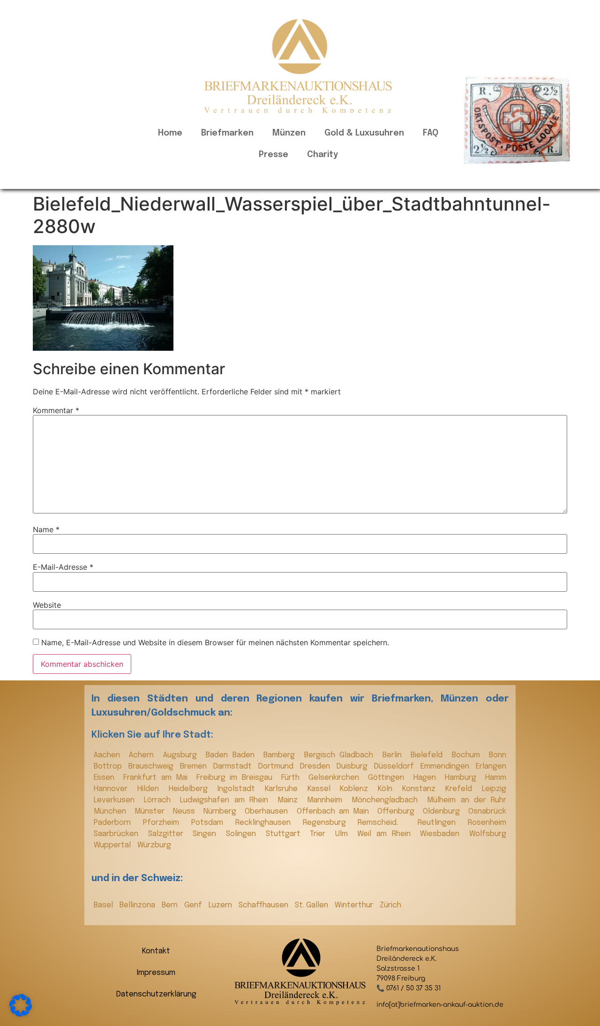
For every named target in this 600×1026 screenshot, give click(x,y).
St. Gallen (312, 905)
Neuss (186, 811)
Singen (207, 834)
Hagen (426, 778)
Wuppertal (113, 845)
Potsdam (211, 823)
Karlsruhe (284, 789)
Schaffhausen (264, 905)
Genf (194, 905)
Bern (171, 905)
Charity (322, 155)
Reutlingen (440, 823)
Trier (320, 834)
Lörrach (159, 800)
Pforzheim (165, 823)
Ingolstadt (239, 789)
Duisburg (353, 766)
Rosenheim (487, 823)
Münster (151, 811)
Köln (388, 789)
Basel (104, 905)
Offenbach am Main (335, 811)
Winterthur (355, 905)
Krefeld (461, 789)
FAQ (430, 133)
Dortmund (276, 766)
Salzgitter (168, 834)
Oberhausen (268, 811)
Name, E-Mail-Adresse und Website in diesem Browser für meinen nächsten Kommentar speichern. (215, 642)
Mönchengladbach (387, 800)
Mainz (290, 800)
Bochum (468, 755)
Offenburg (397, 811)
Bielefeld (429, 755)
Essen (106, 778)
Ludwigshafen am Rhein (226, 800)
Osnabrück (487, 811)
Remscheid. (385, 823)
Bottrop (109, 766)
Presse (273, 155)
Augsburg (182, 755)
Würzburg (154, 845)
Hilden (150, 789)
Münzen (289, 133)
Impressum (156, 973)
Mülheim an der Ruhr (466, 800)
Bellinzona (138, 905)
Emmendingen (445, 766)
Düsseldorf (395, 766)
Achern (143, 755)
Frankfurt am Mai (157, 778)
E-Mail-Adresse (63, 567)
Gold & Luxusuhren (364, 133)
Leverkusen (116, 800)
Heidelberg (191, 789)
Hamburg (462, 778)
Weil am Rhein (386, 834)
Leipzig (494, 789)
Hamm (495, 778)
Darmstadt (233, 766)
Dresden (316, 766)
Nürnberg (221, 811)
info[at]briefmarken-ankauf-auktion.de (439, 1004)
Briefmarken (227, 133)
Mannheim (327, 800)
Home (170, 133)
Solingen (243, 834)
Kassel (322, 789)
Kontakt (156, 951)
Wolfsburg (487, 834)
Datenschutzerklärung (156, 994)
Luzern (221, 905)
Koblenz (356, 789)
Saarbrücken (118, 834)
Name (46, 529)
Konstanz (421, 789)
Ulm (344, 834)
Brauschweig (151, 766)
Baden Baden (232, 755)
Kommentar (56, 410)
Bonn (497, 755)
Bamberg (281, 755)
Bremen (194, 766)
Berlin (394, 755)
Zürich (390, 905)
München (112, 811)
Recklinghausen (266, 823)
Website (47, 605)
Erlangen (491, 766)
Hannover (113, 789)
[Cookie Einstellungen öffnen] (20, 1013)
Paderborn (116, 823)
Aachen (109, 755)
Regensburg (328, 823)
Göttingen (388, 778)
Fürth (292, 778)
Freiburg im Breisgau (236, 778)
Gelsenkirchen (335, 778)
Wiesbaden (442, 834)
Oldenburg (443, 811)
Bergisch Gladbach (341, 755)
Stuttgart (286, 834)
